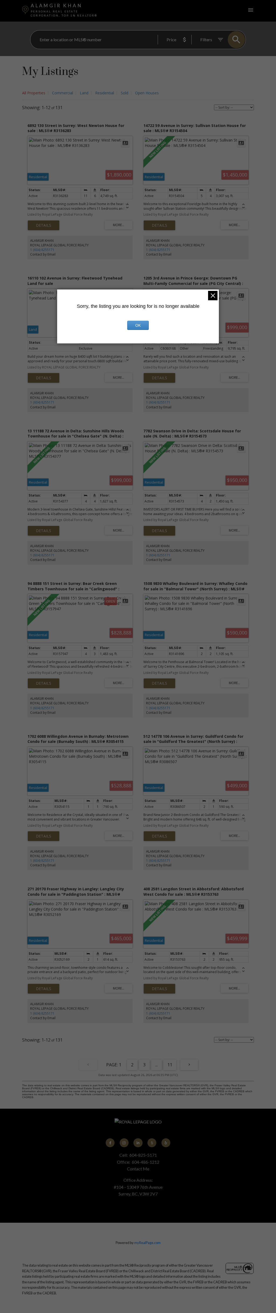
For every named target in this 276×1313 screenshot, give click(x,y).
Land (84, 92)
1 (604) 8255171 (42, 249)
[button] (110, 1142)
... (156, 1065)
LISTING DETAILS (43, 225)
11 (169, 1065)
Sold (124, 92)
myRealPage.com (147, 1242)
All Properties (33, 92)
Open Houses (147, 92)
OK (138, 325)
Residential (104, 92)
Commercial (62, 92)
